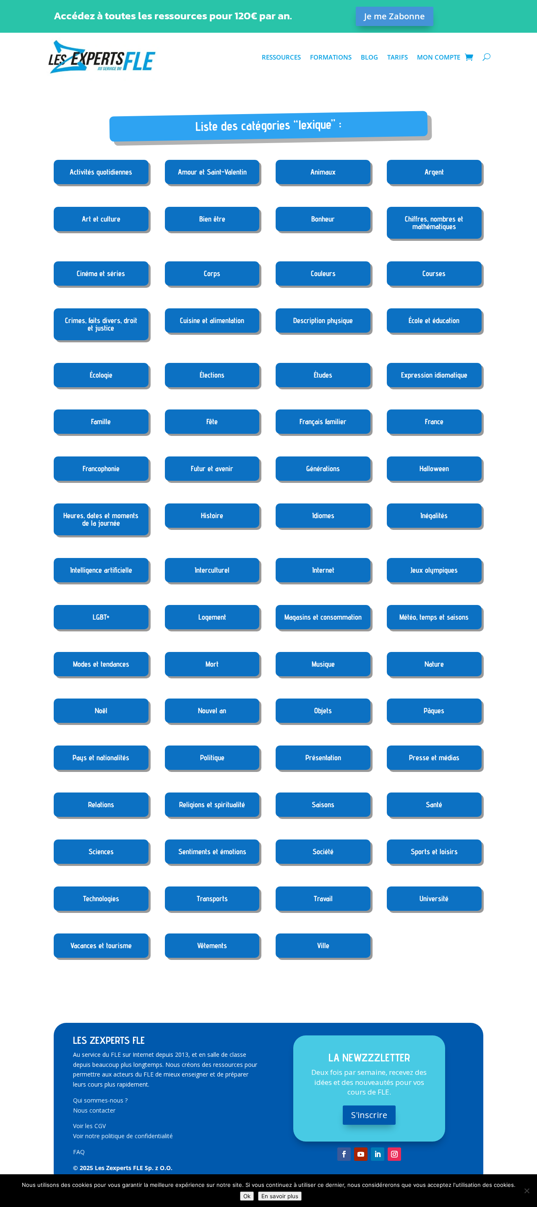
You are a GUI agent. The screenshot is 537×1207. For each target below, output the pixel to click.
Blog (369, 57)
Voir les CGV (89, 1126)
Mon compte (438, 57)
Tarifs (397, 57)
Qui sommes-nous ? (100, 1100)
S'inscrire (369, 1115)
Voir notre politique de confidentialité (123, 1136)
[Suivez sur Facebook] (344, 1154)
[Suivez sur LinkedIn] (377, 1154)
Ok (246, 1196)
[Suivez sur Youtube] (361, 1154)
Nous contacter (94, 1110)
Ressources (281, 57)
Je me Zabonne (394, 16)
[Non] (526, 1190)
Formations (331, 57)
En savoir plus (279, 1196)
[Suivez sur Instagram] (394, 1154)
